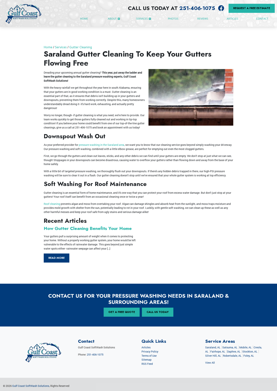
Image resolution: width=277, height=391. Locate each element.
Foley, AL (248, 355)
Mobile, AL (245, 347)
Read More (56, 258)
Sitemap (147, 359)
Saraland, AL (212, 347)
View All (210, 362)
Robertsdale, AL (232, 355)
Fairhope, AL (217, 351)
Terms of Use (149, 355)
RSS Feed (147, 364)
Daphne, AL (233, 351)
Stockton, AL (249, 351)
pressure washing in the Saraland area (101, 145)
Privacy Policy (150, 351)
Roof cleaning (52, 204)
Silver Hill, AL (213, 355)
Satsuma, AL (229, 347)
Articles (146, 347)
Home (48, 47)
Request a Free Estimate (251, 8)
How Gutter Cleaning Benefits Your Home (88, 228)
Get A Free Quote (121, 312)
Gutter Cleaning (80, 47)
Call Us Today (158, 312)
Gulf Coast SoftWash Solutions (30, 386)
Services (61, 47)
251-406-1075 (197, 8)
